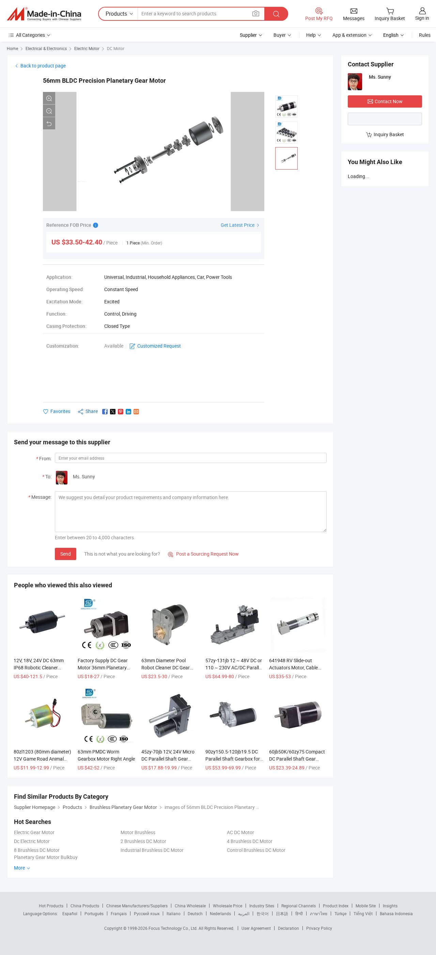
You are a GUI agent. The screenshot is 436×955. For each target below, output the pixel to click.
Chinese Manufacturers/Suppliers (137, 905)
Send (65, 554)
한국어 (262, 913)
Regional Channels (298, 905)
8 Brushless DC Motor (37, 850)
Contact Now (389, 101)
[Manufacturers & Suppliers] (44, 14)
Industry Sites (261, 905)
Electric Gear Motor (34, 832)
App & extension (349, 35)
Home (12, 48)
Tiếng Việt (363, 913)
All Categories (30, 35)
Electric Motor (86, 48)
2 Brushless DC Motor (143, 841)
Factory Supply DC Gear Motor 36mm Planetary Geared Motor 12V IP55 (103, 667)
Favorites (60, 411)
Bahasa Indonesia (396, 913)
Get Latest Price (238, 225)
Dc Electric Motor (32, 841)
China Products (85, 905)
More (20, 867)
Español (69, 913)
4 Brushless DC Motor (249, 841)
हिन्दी (299, 913)
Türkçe (340, 913)
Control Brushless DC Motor (256, 850)
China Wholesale (190, 905)
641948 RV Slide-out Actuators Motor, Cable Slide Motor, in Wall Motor (295, 667)
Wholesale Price (227, 905)
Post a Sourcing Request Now (203, 554)
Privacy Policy (319, 928)
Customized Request (159, 346)
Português (94, 913)
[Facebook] (105, 411)
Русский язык (146, 913)
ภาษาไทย (318, 913)
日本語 (282, 913)
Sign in (422, 18)
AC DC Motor (240, 832)
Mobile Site (366, 905)
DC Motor (115, 48)
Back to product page (43, 65)
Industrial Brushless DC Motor (152, 850)
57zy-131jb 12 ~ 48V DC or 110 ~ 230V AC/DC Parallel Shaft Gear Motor (233, 667)
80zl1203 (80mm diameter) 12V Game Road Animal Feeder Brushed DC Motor (42, 758)
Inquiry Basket (389, 134)
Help (311, 35)
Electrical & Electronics (46, 48)
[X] (112, 411)
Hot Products (51, 905)
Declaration (288, 928)
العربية (243, 913)
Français (119, 913)
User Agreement (256, 928)
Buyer (280, 35)
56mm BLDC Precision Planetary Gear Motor (104, 80)
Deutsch (195, 913)
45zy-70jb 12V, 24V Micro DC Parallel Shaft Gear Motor (167, 758)
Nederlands (220, 913)
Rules (425, 35)
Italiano (174, 913)
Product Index (335, 905)
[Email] (136, 411)
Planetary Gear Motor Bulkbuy (46, 857)
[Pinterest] (120, 411)
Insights (390, 905)
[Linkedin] (128, 411)
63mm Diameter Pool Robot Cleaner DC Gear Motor (165, 667)
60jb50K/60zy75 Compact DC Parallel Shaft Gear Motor (297, 758)
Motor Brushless (138, 832)
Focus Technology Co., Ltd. (174, 928)
